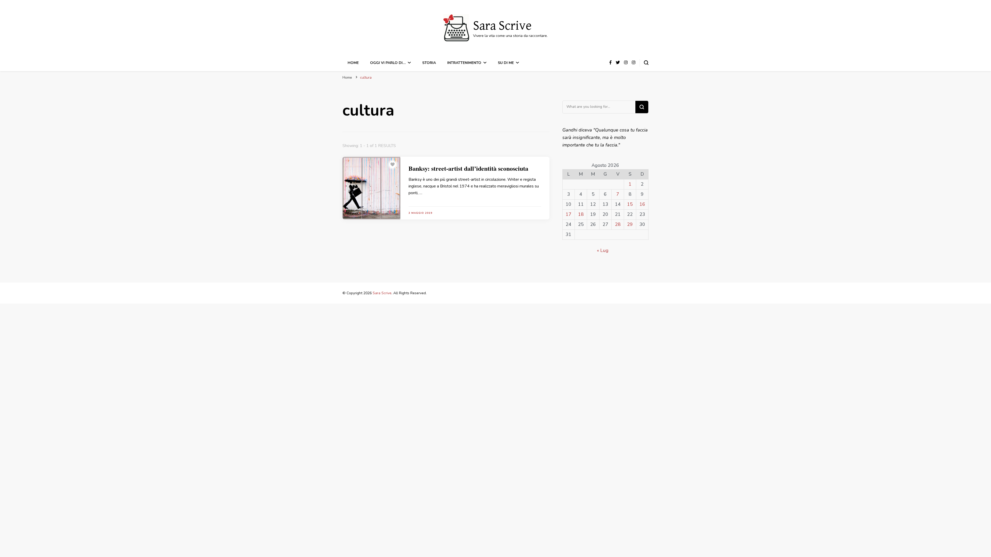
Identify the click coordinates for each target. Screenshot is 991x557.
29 (630, 224)
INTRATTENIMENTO (464, 62)
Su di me (506, 62)
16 (642, 204)
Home (353, 62)
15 (630, 204)
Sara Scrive (502, 26)
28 (618, 224)
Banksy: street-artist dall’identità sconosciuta (468, 168)
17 (568, 214)
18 (581, 214)
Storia (429, 62)
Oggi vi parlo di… (388, 62)
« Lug (603, 250)
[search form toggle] (646, 62)
